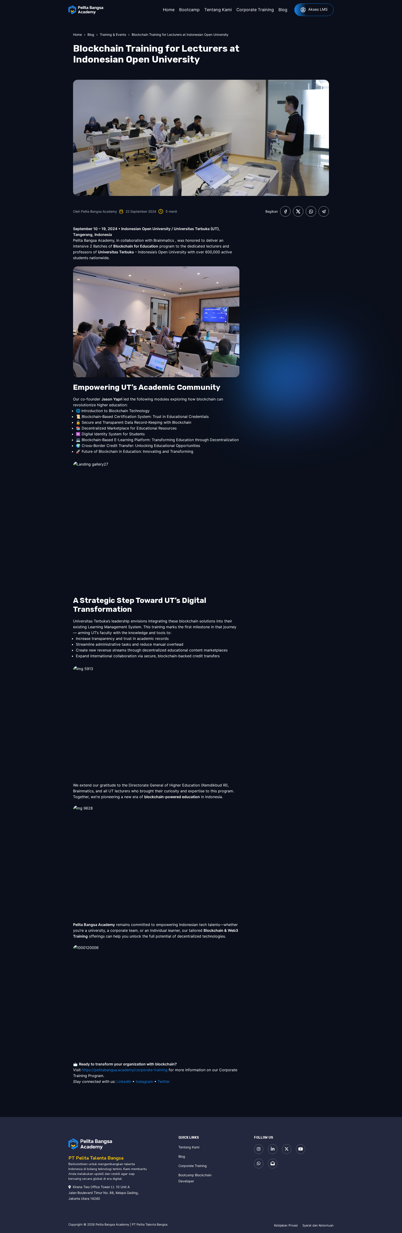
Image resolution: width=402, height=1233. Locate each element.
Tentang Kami (188, 1147)
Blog (181, 1156)
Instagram (144, 1081)
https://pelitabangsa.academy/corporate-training (125, 1070)
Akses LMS (318, 9)
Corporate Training (192, 1166)
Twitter (163, 1081)
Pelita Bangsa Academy (99, 211)
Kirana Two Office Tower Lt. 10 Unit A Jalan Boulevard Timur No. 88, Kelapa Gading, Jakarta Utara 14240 (103, 1192)
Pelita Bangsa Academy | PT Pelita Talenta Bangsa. (132, 1224)
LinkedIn (124, 1081)
